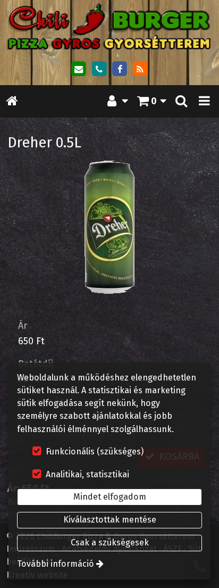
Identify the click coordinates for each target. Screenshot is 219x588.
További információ (55, 564)
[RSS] (140, 69)
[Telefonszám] (98, 69)
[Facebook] (119, 69)
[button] (204, 101)
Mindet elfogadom (109, 497)
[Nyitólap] (109, 26)
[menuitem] (12, 101)
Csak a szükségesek (110, 542)
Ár (22, 326)
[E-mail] (78, 69)
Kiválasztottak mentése (109, 520)
